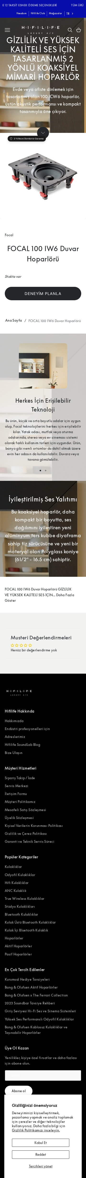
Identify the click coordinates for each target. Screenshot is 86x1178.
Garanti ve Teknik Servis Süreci (29, 841)
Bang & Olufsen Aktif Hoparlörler (31, 987)
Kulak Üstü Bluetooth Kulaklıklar (30, 922)
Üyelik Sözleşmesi (19, 818)
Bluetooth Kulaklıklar (21, 914)
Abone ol (19, 1091)
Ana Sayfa (13, 320)
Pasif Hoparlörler (18, 954)
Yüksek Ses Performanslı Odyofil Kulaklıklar (39, 1019)
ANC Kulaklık (15, 891)
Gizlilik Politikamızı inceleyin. (36, 1130)
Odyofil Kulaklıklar (20, 875)
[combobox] (70, 13)
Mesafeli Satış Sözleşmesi (25, 810)
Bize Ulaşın (14, 753)
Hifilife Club (38, 13)
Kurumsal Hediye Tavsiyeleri (27, 979)
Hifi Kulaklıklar (17, 883)
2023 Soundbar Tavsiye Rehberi (30, 1003)
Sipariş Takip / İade (20, 778)
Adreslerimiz (15, 737)
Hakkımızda (14, 721)
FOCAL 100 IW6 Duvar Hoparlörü (54, 321)
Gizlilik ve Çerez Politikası (26, 833)
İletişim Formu (16, 794)
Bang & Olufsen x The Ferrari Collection (36, 995)
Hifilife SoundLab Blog (22, 744)
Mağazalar (55, 13)
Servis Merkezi (16, 786)
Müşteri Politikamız (20, 802)
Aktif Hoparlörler (18, 946)
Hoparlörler (14, 938)
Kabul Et (40, 1143)
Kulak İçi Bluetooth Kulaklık (26, 930)
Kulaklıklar (13, 867)
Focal (9, 235)
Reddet (40, 1154)
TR (68, 13)
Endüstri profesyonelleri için (27, 729)
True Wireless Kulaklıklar (24, 898)
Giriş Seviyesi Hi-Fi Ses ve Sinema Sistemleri (40, 1011)
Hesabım (21, 13)
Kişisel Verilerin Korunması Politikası (34, 826)
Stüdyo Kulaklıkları (20, 906)
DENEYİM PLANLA (43, 293)
